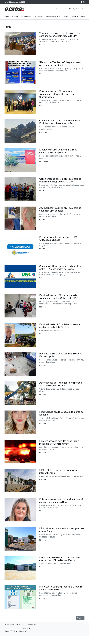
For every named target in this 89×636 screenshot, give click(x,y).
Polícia (84, 16)
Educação (39, 16)
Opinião (75, 16)
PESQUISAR (62, 9)
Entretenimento (53, 16)
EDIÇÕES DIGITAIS (77, 9)
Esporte (66, 16)
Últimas (15, 16)
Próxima (80, 618)
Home (7, 16)
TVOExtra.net (26, 16)
